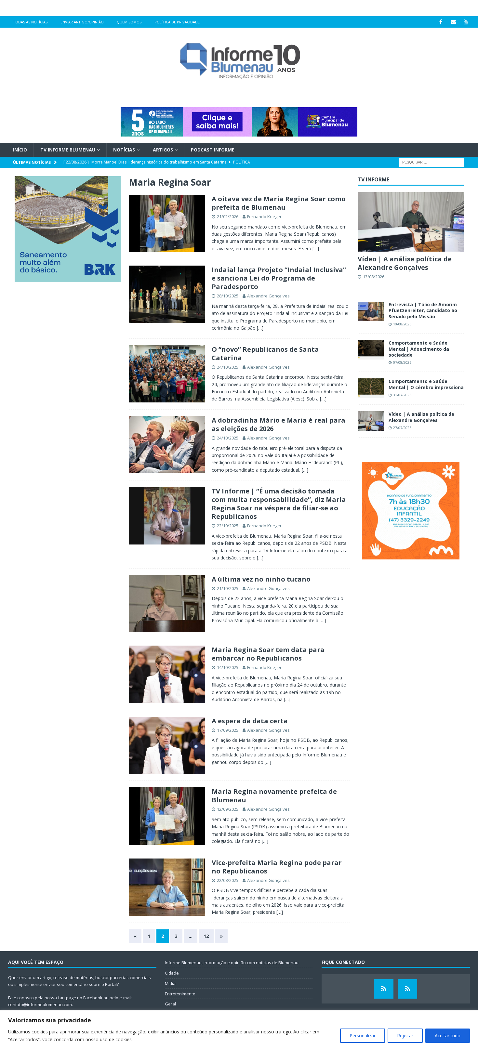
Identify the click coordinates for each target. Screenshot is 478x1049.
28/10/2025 (227, 296)
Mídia (170, 983)
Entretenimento (180, 994)
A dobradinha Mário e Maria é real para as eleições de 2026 (278, 424)
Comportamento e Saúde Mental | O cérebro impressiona (426, 384)
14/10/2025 (227, 667)
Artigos (163, 150)
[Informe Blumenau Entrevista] (407, 989)
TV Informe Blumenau (67, 150)
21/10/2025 (227, 588)
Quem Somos (129, 22)
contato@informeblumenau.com (40, 1004)
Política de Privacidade (177, 22)
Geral (170, 1004)
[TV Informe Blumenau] (383, 989)
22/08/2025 (227, 880)
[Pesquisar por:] (431, 162)
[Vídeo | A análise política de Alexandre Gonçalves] (411, 222)
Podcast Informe (212, 150)
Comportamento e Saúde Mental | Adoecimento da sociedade (419, 349)
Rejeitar (405, 1035)
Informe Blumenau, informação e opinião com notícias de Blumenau (232, 962)
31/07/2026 (402, 394)
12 (206, 936)
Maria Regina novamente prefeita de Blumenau (274, 795)
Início (20, 150)
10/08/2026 (402, 323)
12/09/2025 (227, 809)
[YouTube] (466, 22)
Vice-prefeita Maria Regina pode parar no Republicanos (277, 866)
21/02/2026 (227, 216)
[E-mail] (453, 22)
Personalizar (363, 1035)
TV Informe (373, 179)
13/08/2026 (373, 277)
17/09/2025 (227, 730)
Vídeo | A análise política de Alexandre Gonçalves (405, 263)
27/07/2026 (402, 427)
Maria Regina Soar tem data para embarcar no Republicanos (268, 653)
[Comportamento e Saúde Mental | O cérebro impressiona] (371, 388)
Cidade (172, 973)
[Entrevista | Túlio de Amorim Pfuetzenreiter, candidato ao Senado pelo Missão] (371, 311)
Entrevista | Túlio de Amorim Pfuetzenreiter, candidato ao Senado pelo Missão (423, 310)
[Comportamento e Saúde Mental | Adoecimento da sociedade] (371, 350)
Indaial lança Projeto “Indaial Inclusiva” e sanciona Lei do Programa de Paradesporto (279, 278)
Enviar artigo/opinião (82, 22)
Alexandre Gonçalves (268, 296)
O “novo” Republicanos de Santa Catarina (265, 353)
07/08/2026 (402, 362)
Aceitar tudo (447, 1035)
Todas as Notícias (30, 22)
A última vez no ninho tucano (261, 579)
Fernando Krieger (264, 216)
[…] (315, 248)
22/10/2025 (227, 526)
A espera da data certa (250, 720)
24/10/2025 (227, 367)
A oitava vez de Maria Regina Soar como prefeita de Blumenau (279, 203)
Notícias (124, 150)
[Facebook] (440, 22)
